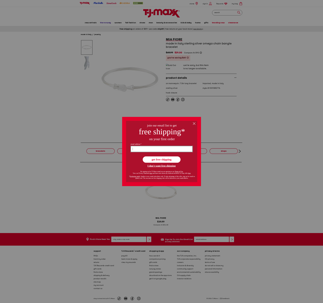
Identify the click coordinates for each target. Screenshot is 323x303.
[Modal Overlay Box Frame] (161, 151)
